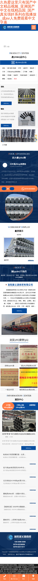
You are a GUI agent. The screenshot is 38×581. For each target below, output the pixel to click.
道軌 (3, 68)
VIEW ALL (6, 103)
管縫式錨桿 (23, 75)
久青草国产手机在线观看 (14, 573)
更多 (15, 79)
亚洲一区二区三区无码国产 (8, 571)
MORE (19, 235)
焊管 (19, 68)
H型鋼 (9, 75)
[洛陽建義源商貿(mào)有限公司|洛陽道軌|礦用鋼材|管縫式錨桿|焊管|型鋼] (10, 27)
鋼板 (3, 79)
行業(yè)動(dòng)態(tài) (20, 406)
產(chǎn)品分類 (21, 62)
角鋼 (30, 72)
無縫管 (16, 75)
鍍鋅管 (25, 68)
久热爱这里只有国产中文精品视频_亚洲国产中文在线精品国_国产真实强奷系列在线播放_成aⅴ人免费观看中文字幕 (19, 568)
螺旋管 (32, 68)
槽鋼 (3, 75)
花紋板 (9, 79)
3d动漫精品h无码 (22, 571)
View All (19, 311)
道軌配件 (32, 75)
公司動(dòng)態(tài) (8, 406)
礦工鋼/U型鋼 (11, 68)
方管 (3, 72)
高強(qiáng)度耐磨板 (13, 72)
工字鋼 (25, 72)
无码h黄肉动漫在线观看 (29, 573)
